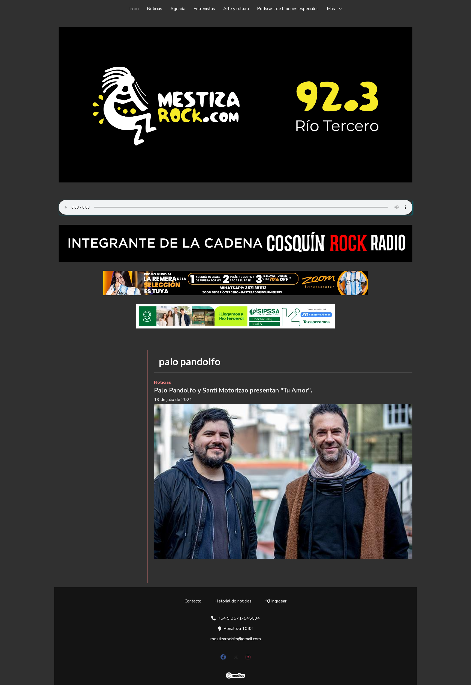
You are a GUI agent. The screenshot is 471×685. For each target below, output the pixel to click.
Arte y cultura (236, 9)
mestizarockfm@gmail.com (235, 639)
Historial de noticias (233, 601)
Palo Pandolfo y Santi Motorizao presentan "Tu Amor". (234, 390)
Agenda (177, 9)
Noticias (154, 9)
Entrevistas (204, 9)
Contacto (193, 601)
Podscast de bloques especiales (288, 9)
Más (331, 9)
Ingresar (278, 601)
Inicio (134, 9)
